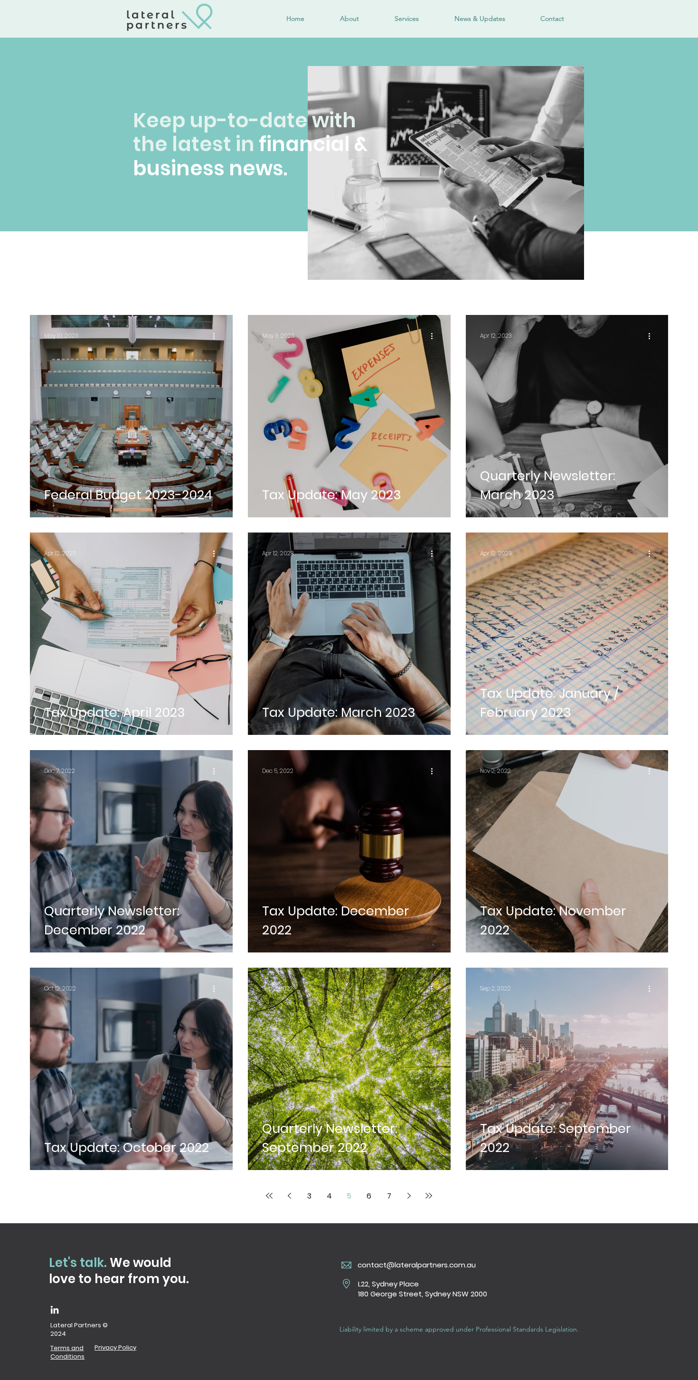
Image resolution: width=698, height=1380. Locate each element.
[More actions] (217, 336)
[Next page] (408, 1195)
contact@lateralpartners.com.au (417, 1265)
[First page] (269, 1195)
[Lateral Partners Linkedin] (54, 1309)
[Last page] (428, 1195)
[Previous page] (289, 1195)
